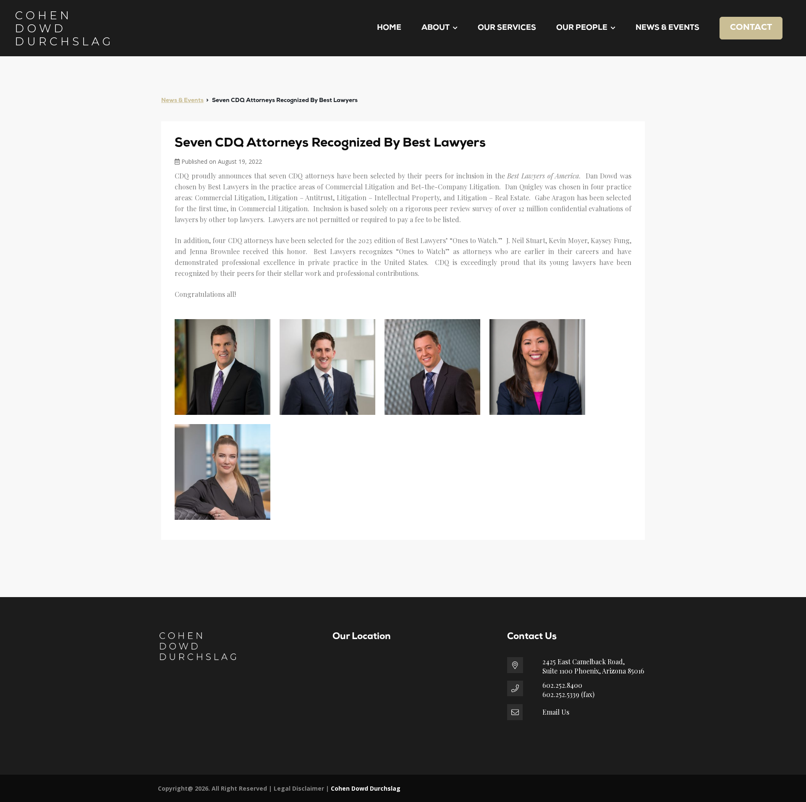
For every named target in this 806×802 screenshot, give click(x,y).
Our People (581, 28)
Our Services (507, 28)
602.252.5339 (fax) (568, 694)
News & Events (667, 28)
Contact (751, 28)
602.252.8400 (562, 685)
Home (389, 28)
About (435, 28)
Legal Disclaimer (299, 788)
